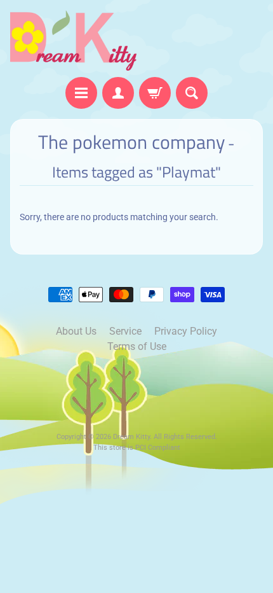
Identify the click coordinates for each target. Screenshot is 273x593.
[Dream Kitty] (73, 40)
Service (125, 331)
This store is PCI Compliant (136, 447)
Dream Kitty (131, 437)
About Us (76, 331)
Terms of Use (136, 346)
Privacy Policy (185, 331)
